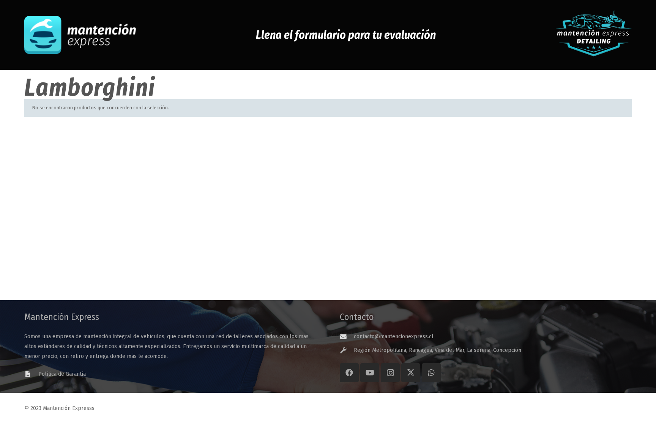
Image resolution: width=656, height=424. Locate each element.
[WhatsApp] (431, 372)
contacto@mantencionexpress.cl (394, 336)
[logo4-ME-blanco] (80, 35)
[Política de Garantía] (31, 374)
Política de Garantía (62, 374)
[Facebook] (349, 372)
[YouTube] (369, 372)
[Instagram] (390, 372)
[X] (410, 372)
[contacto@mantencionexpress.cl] (347, 337)
